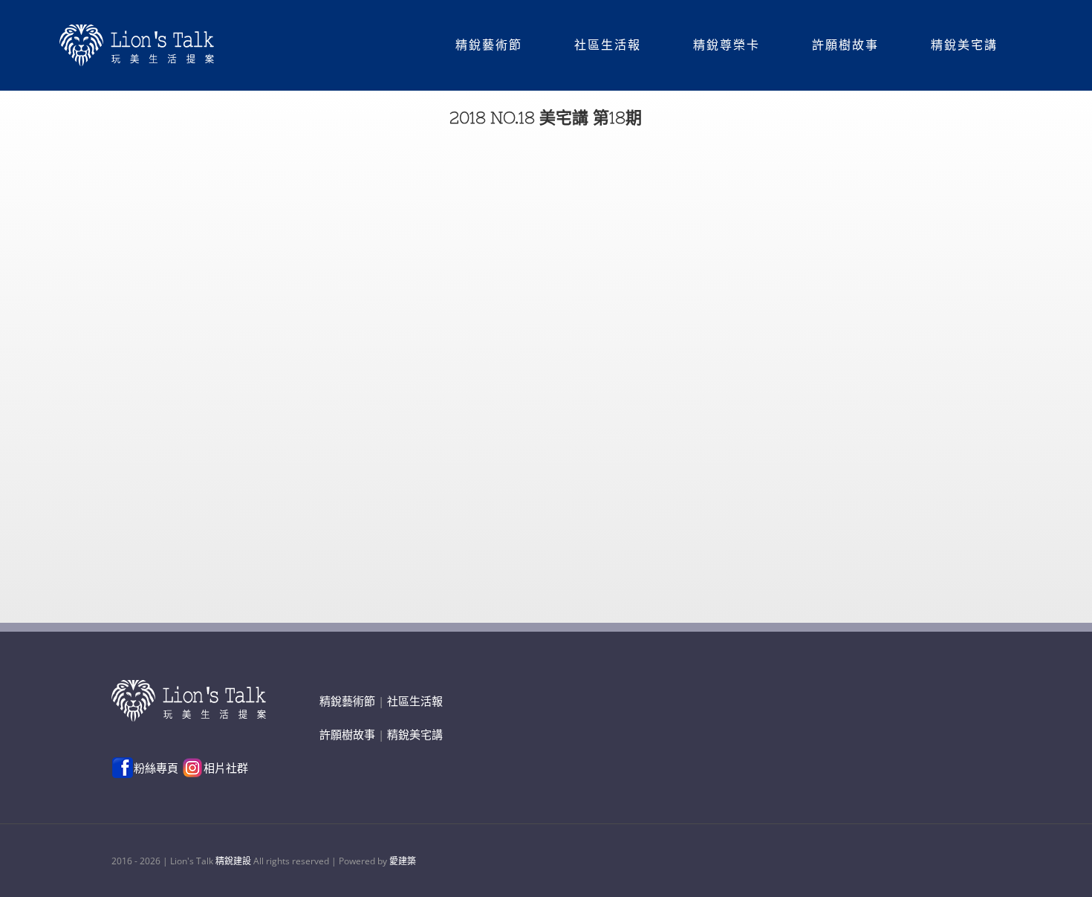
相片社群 (226, 767)
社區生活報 (415, 700)
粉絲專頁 (156, 767)
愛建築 (402, 861)
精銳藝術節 (347, 700)
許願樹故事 (347, 734)
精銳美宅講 (415, 734)
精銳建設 (233, 861)
